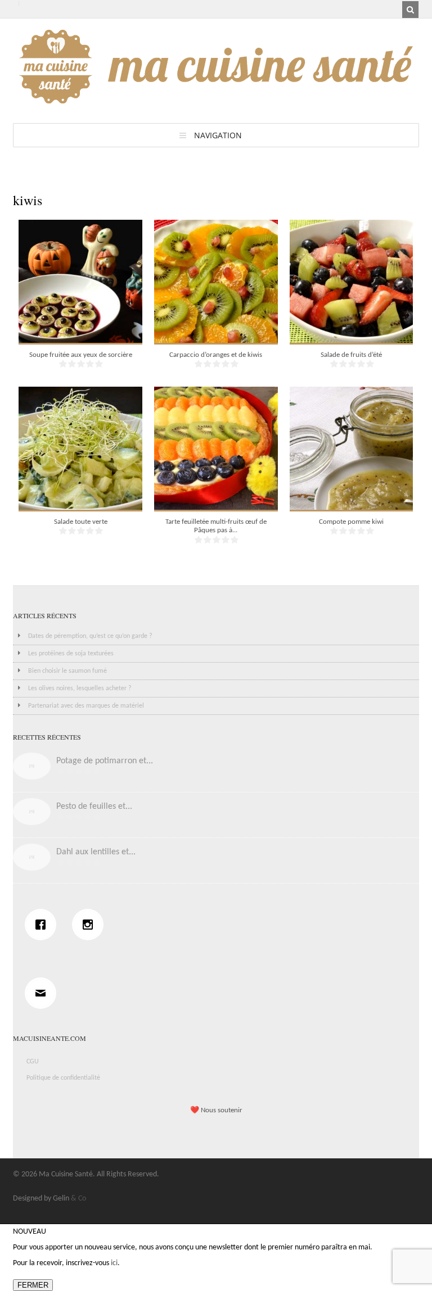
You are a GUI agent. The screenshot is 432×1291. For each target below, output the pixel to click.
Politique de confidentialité (63, 1078)
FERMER (32, 1285)
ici (114, 1263)
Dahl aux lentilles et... (96, 852)
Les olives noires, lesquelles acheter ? (80, 688)
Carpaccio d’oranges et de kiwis (215, 355)
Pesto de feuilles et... (94, 806)
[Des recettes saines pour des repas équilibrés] (216, 98)
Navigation (218, 135)
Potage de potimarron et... (104, 761)
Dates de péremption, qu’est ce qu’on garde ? (90, 636)
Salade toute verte (80, 522)
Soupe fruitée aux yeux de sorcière (80, 355)
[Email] (43, 993)
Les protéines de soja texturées (71, 653)
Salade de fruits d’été (351, 355)
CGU (32, 1061)
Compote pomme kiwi (351, 522)
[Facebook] (43, 925)
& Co (78, 1198)
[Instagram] (90, 925)
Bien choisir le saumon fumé (67, 671)
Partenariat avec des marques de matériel (86, 706)
